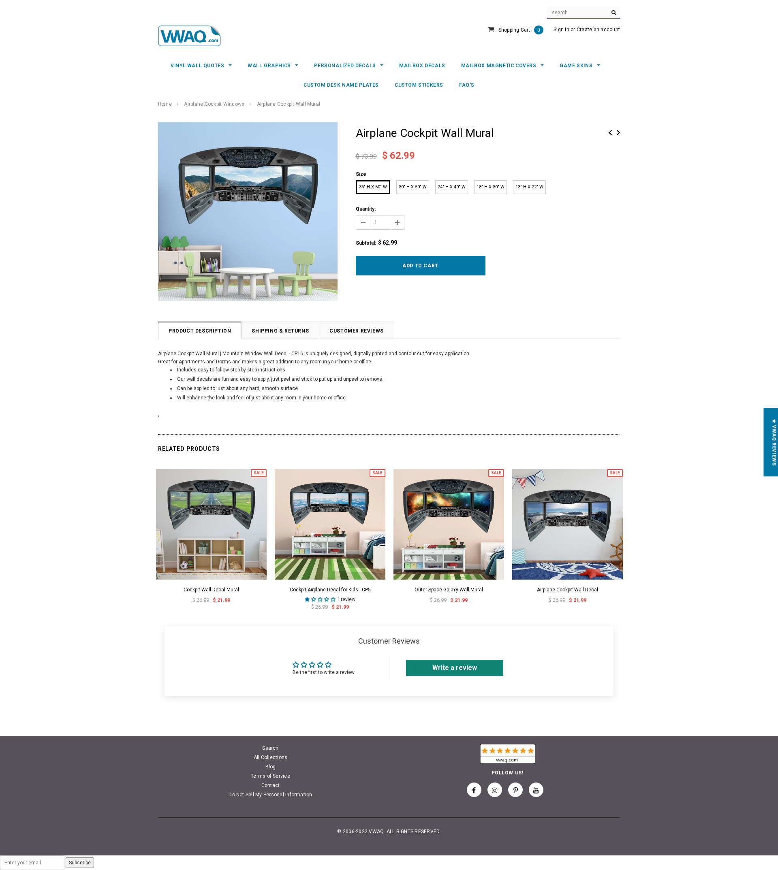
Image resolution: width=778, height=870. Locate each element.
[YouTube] (536, 790)
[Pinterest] (515, 790)
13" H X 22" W (529, 187)
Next (618, 132)
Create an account (598, 29)
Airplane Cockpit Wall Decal (567, 590)
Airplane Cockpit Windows (214, 104)
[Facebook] (474, 790)
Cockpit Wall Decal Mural (211, 590)
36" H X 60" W (373, 187)
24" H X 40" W (452, 187)
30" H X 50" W (413, 187)
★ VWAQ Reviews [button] (774, 442)
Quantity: (366, 209)
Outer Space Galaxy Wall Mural (449, 590)
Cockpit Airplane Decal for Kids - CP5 (330, 590)
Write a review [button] (454, 668)
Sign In (561, 29)
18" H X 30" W (490, 187)
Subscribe (80, 863)
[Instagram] (494, 790)
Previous (610, 132)
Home (165, 104)
